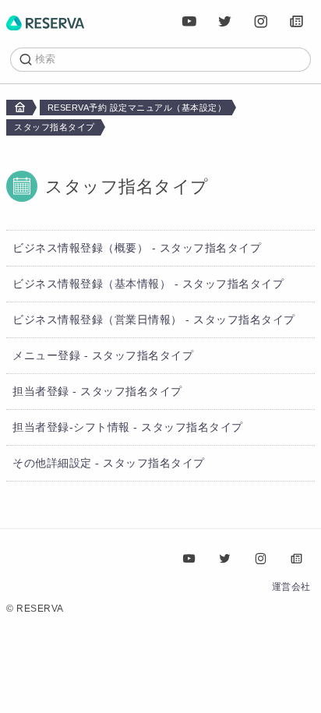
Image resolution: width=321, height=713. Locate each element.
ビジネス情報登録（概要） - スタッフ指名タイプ (136, 248)
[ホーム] (45, 22)
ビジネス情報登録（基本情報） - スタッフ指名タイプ (148, 283)
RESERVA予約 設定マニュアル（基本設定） (137, 107)
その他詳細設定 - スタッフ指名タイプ (108, 463)
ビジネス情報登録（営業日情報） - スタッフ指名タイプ (153, 319)
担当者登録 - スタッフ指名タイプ (97, 391)
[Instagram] (261, 22)
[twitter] (225, 22)
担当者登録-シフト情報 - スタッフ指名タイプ (127, 427)
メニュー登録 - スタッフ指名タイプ (102, 355)
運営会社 (291, 586)
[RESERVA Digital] (297, 22)
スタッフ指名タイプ (54, 127)
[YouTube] (189, 22)
